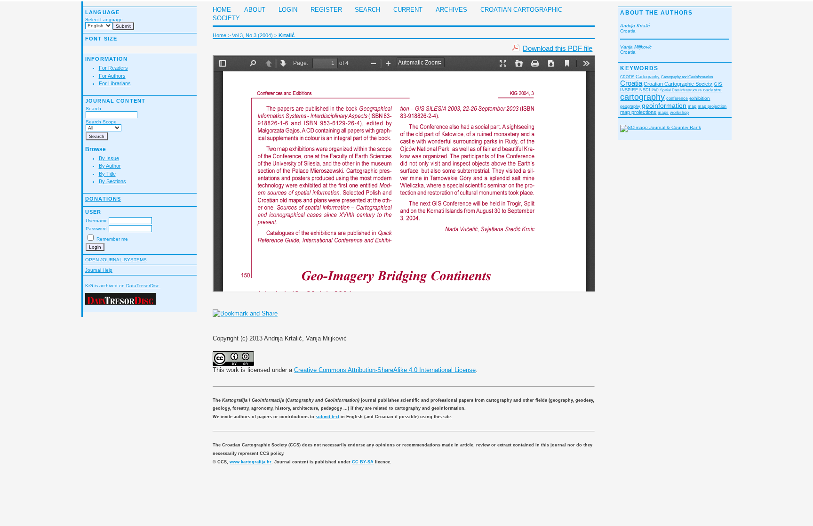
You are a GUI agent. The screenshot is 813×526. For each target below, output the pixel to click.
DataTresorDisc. (143, 285)
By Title (107, 174)
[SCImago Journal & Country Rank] (660, 127)
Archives (451, 10)
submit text (327, 416)
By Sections (112, 181)
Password (96, 228)
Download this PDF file (557, 48)
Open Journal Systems (116, 259)
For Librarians (115, 83)
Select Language (104, 19)
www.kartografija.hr (250, 462)
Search (93, 108)
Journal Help (98, 270)
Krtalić (287, 35)
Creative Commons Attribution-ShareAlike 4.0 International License (385, 369)
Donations (103, 199)
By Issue (109, 158)
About (254, 10)
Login (288, 10)
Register (326, 10)
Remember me (112, 239)
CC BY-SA (363, 462)
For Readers (113, 68)
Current (407, 10)
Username (97, 220)
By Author (110, 166)
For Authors (112, 76)
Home (222, 10)
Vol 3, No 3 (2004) (252, 35)
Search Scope (101, 121)
